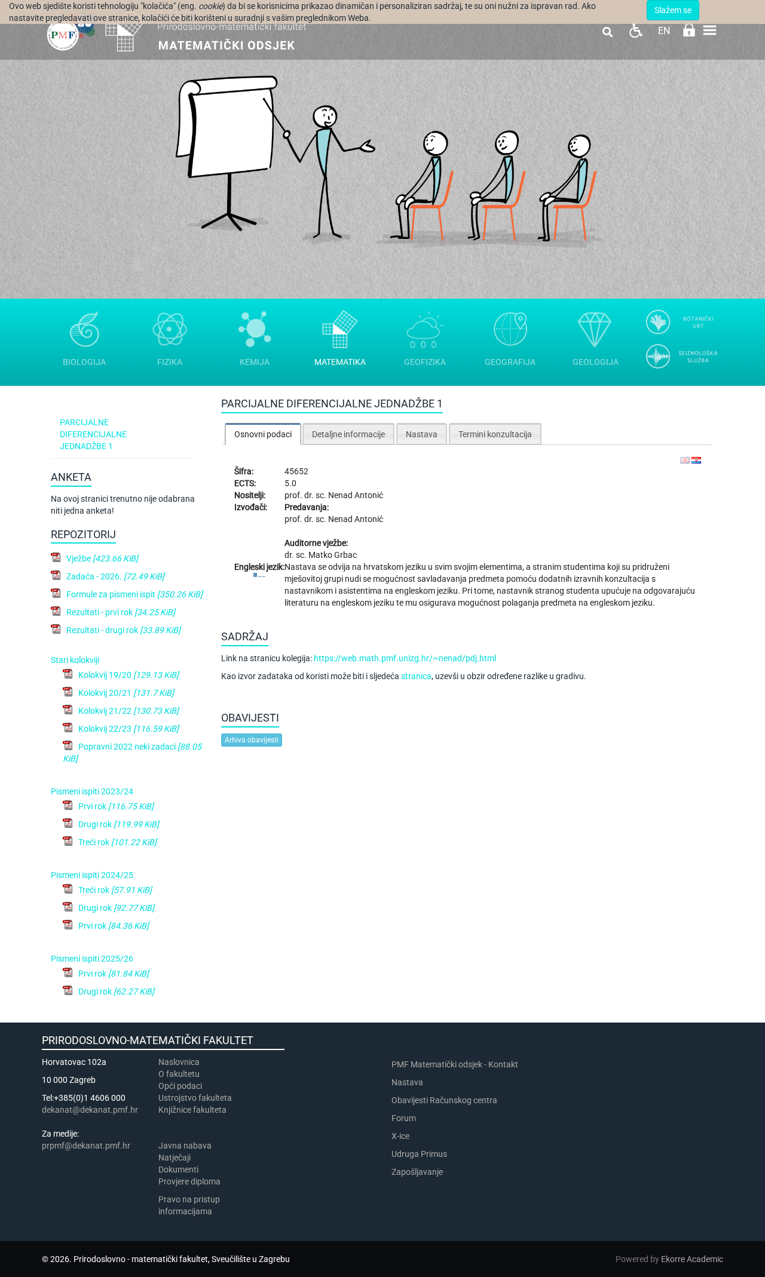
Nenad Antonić (355, 495)
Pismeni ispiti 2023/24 (92, 791)
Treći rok (117, 842)
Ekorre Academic (692, 1259)
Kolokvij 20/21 (126, 693)
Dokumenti (178, 1169)
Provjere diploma (189, 1181)
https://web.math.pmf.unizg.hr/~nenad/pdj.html (405, 658)
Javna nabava (185, 1145)
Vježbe (102, 558)
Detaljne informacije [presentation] (348, 434)
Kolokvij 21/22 (128, 711)
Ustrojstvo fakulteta (195, 1098)
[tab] (263, 434)
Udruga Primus (419, 1154)
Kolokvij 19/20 (128, 675)
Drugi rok (118, 824)
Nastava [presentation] (421, 434)
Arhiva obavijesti (252, 740)
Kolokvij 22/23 (128, 728)
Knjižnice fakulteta (192, 1110)
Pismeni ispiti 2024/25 (92, 875)
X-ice (400, 1136)
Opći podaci (180, 1086)
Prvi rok (116, 806)
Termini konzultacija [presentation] (495, 434)
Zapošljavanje (417, 1172)
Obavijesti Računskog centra (444, 1100)
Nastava (407, 1082)
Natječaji (174, 1157)
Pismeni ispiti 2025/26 (92, 958)
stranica (416, 676)
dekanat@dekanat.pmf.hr (90, 1110)
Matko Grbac (332, 555)
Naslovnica (179, 1062)
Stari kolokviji (75, 660)
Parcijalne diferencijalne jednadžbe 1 (93, 434)
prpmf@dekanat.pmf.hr (86, 1145)
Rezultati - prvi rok (120, 612)
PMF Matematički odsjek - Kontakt (454, 1064)
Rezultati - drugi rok (123, 630)
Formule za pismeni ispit (134, 594)
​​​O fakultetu (179, 1074)
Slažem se (672, 10)
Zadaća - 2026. (115, 576)
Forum (403, 1118)
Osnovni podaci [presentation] (263, 434)
